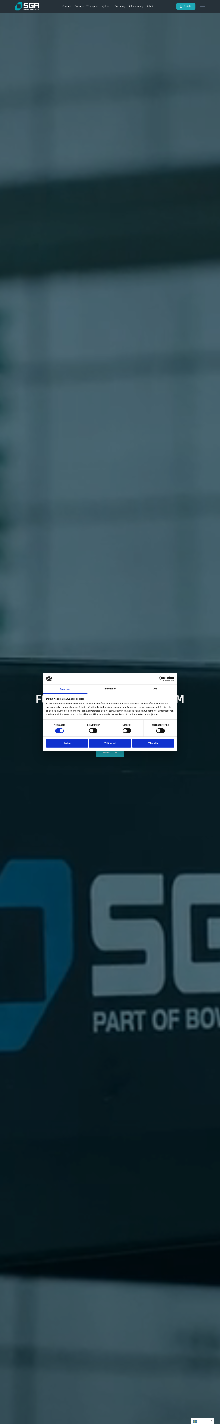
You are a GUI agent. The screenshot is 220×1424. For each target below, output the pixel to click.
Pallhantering (136, 6)
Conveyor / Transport (86, 6)
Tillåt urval (110, 743)
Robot (150, 6)
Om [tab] (155, 688)
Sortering (120, 6)
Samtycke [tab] (65, 689)
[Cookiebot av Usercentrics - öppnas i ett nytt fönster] (161, 678)
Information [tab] (110, 688)
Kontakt (187, 6)
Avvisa (66, 743)
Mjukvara (106, 6)
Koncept (66, 6)
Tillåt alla (153, 743)
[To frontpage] (27, 6)
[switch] (93, 730)
